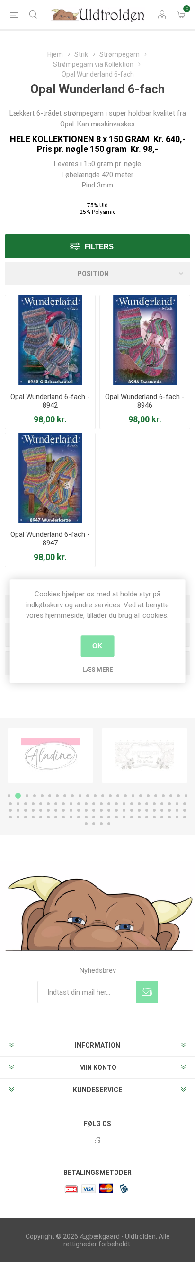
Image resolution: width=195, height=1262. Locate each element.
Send (147, 992)
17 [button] (133, 795)
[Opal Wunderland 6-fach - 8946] (145, 340)
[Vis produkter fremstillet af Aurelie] (144, 755)
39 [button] (116, 803)
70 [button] (169, 810)
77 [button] (40, 817)
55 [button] (55, 810)
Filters (99, 246)
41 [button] (131, 803)
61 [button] (101, 810)
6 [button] (49, 795)
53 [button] (40, 810)
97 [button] (86, 823)
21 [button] (163, 795)
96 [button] (184, 817)
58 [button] (78, 810)
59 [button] (86, 810)
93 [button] (161, 817)
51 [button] (25, 810)
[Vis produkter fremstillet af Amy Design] (50, 755)
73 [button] (10, 817)
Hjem (55, 54)
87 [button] (116, 817)
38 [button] (108, 803)
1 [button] (9, 795)
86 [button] (108, 817)
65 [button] (131, 810)
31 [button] (55, 803)
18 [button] (140, 795)
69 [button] (161, 810)
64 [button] (124, 810)
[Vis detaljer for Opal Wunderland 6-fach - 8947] (50, 478)
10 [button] (80, 795)
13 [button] (102, 795)
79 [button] (55, 817)
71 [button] (177, 810)
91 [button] (146, 817)
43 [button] (146, 803)
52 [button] (33, 810)
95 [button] (177, 817)
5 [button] (42, 795)
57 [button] (71, 810)
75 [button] (25, 817)
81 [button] (71, 817)
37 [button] (101, 803)
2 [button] (16, 795)
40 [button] (124, 803)
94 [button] (169, 817)
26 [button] (18, 803)
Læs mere (97, 669)
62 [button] (108, 810)
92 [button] (154, 817)
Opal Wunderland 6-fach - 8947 (50, 538)
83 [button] (86, 817)
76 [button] (33, 817)
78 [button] (48, 817)
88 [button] (124, 817)
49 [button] (10, 810)
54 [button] (48, 810)
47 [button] (177, 803)
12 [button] (95, 795)
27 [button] (25, 803)
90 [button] (139, 817)
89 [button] (131, 817)
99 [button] (101, 823)
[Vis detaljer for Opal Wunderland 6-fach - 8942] (50, 340)
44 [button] (154, 803)
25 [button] (10, 803)
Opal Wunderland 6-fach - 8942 (50, 400)
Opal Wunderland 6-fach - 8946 (145, 400)
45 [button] (161, 803)
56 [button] (63, 810)
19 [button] (148, 795)
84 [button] (93, 817)
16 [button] (125, 795)
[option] (50, 755)
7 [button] (57, 795)
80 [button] (63, 817)
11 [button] (87, 795)
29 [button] (40, 803)
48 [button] (184, 803)
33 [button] (71, 803)
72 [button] (184, 810)
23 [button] (178, 795)
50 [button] (18, 810)
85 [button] (101, 817)
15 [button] (117, 795)
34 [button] (78, 803)
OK (97, 645)
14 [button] (110, 795)
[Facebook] (97, 1142)
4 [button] (34, 795)
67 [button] (146, 810)
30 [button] (48, 803)
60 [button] (93, 810)
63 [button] (116, 810)
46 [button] (169, 803)
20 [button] (155, 795)
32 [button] (63, 803)
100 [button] (108, 823)
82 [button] (78, 817)
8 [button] (64, 795)
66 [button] (139, 810)
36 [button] (93, 803)
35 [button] (86, 803)
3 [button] (25, 796)
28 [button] (33, 803)
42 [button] (139, 803)
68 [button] (154, 810)
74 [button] (18, 817)
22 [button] (170, 795)
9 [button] (72, 795)
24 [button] (186, 795)
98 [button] (93, 823)
